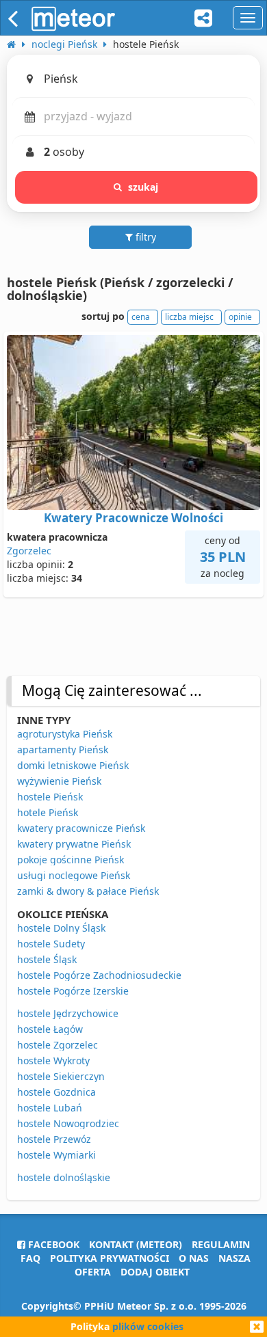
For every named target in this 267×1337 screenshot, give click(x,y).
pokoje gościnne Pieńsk (70, 859)
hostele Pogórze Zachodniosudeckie (99, 975)
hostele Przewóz (54, 1139)
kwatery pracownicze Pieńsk (81, 828)
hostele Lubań (49, 1107)
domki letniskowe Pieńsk (73, 765)
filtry (144, 236)
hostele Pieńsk (50, 796)
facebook (52, 1244)
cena (140, 317)
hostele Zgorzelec (57, 1044)
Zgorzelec (29, 550)
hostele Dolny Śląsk (61, 927)
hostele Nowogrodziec (68, 1123)
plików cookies (147, 1326)
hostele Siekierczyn (61, 1076)
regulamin (221, 1244)
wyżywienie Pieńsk (59, 780)
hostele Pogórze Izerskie (73, 990)
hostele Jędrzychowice (67, 1013)
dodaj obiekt (155, 1271)
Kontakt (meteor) (135, 1244)
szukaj (143, 186)
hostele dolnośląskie (63, 1177)
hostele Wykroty (53, 1060)
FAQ (30, 1258)
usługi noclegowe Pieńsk (73, 875)
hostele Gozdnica (56, 1091)
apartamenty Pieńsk (62, 749)
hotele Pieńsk (47, 812)
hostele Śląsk (47, 959)
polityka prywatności (109, 1258)
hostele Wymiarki (56, 1154)
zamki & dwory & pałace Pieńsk (88, 890)
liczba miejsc (189, 317)
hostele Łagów (50, 1029)
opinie (240, 317)
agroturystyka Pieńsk (64, 733)
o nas (194, 1258)
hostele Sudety (51, 943)
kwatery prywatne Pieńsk (74, 843)
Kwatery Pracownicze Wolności (133, 518)
